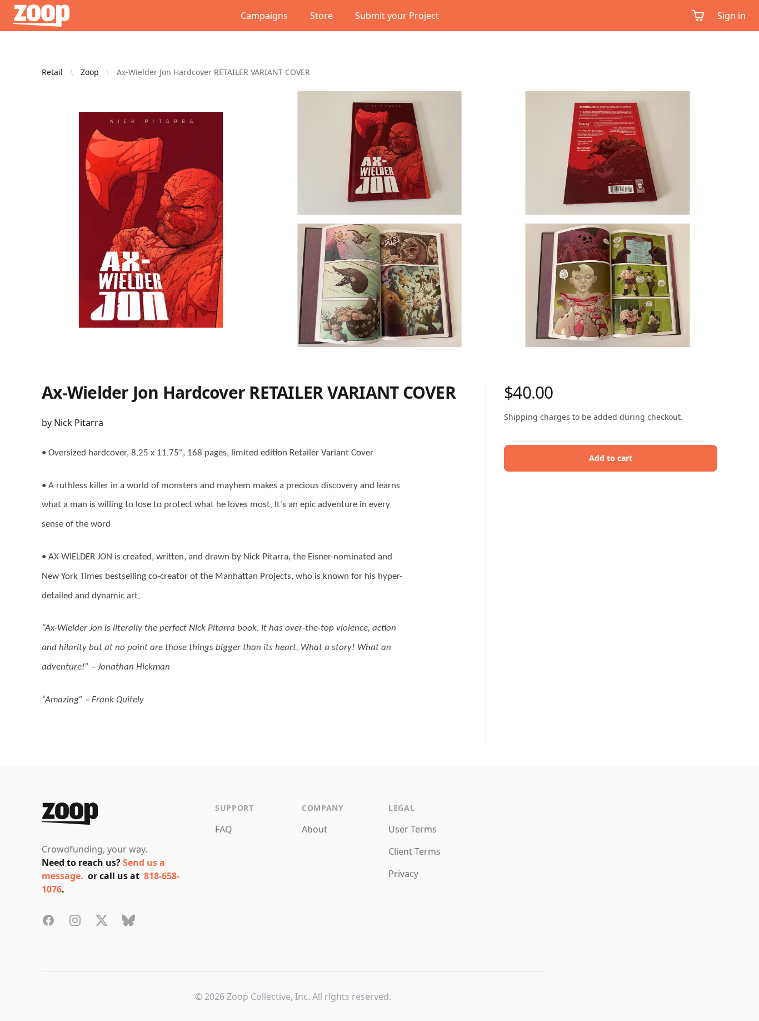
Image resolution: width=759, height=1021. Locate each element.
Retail (52, 72)
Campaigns (264, 15)
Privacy (403, 874)
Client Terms (414, 851)
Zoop (90, 72)
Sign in (731, 15)
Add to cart (610, 458)
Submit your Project (397, 15)
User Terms (412, 829)
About (314, 829)
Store (321, 15)
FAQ (223, 829)
